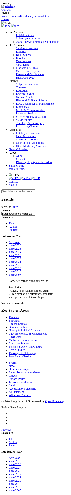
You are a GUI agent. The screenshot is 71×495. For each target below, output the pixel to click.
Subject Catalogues (27, 139)
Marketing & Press (27, 67)
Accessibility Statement (22, 388)
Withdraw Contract (20, 395)
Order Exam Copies (27, 71)
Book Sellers (23, 54)
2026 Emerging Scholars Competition (37, 41)
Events (13, 362)
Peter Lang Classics (27, 126)
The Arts (21, 87)
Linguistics (22, 106)
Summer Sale (16, 165)
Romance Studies (26, 113)
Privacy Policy (17, 378)
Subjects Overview (27, 84)
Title (11, 223)
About (19, 155)
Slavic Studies (24, 119)
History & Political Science (31, 100)
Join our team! (17, 168)
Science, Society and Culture (25, 346)
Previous (6, 429)
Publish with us (25, 35)
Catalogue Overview (28, 133)
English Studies (25, 93)
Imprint (13, 385)
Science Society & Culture (31, 116)
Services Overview (27, 48)
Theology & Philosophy (30, 123)
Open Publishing (54, 401)
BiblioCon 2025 (25, 77)
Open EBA (22, 64)
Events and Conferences (30, 74)
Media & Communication (30, 110)
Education (22, 90)
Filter (15, 206)
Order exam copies (19, 369)
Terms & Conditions (20, 382)
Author (13, 226)
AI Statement (16, 391)
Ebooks (20, 58)
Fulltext (13, 229)
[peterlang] (8, 6)
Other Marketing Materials (31, 146)
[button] (5, 9)
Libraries (21, 51)
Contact (20, 159)
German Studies (25, 97)
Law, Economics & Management (35, 103)
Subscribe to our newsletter (24, 372)
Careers (13, 375)
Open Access (23, 61)
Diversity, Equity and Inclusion (34, 162)
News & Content (18, 149)
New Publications (26, 136)
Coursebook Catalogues (30, 142)
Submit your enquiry (28, 38)
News (12, 365)
